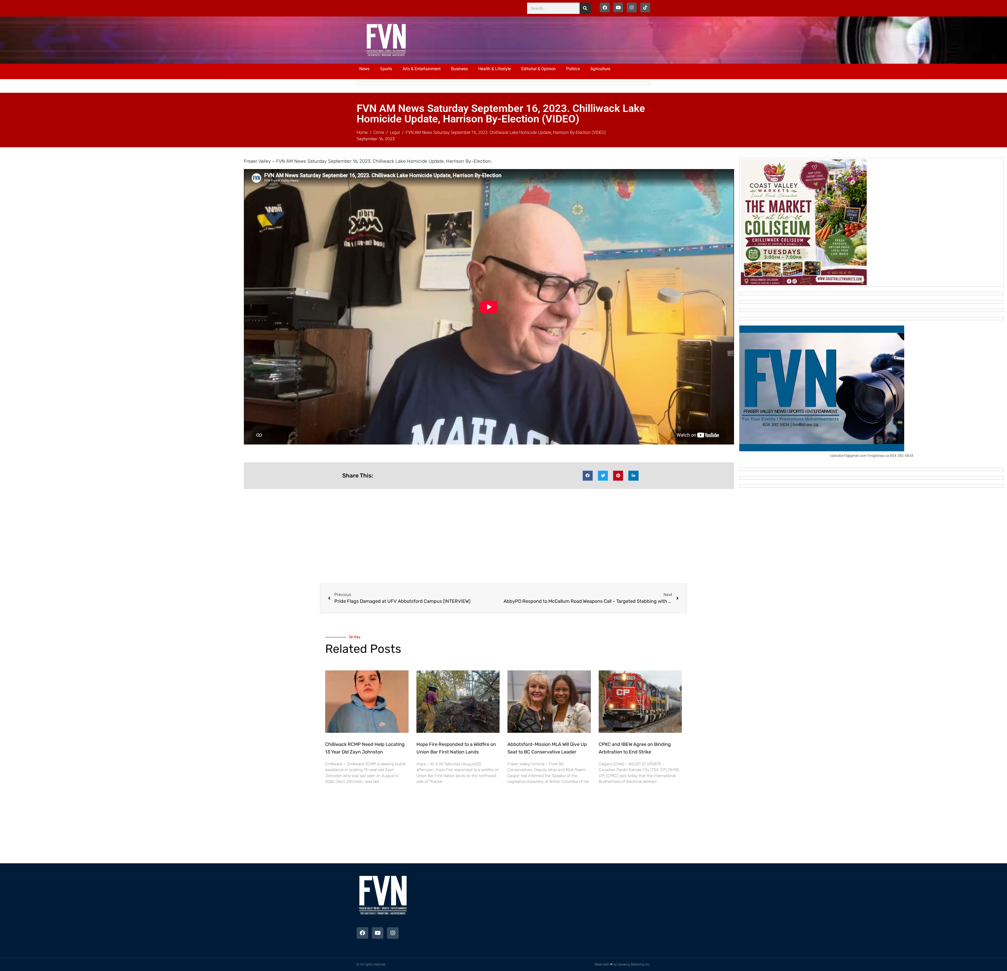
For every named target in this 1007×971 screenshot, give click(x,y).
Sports (386, 68)
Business (459, 68)
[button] (588, 476)
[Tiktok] (645, 7)
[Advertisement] (522, 39)
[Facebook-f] (604, 7)
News (364, 68)
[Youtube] (618, 7)
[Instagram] (631, 7)
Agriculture (600, 68)
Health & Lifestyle (494, 68)
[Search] (585, 8)
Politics (573, 68)
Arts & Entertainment (422, 68)
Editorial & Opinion (538, 68)
